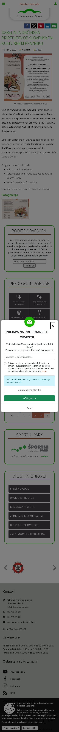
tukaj (44, 371)
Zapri (29, 408)
